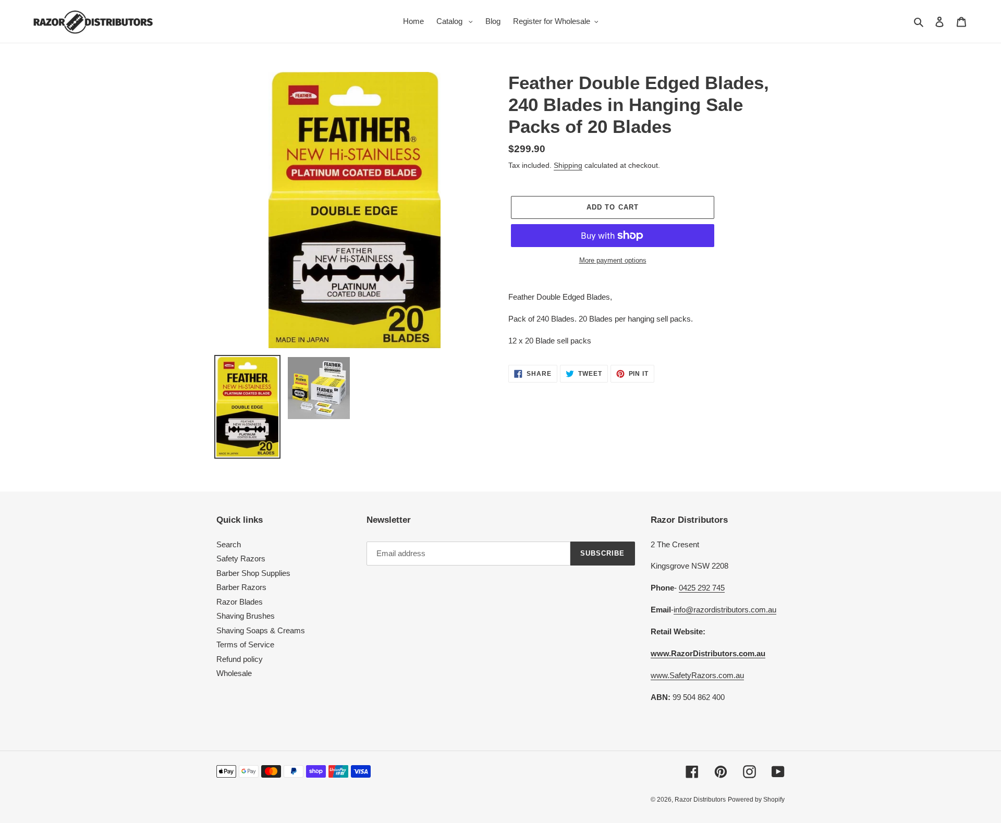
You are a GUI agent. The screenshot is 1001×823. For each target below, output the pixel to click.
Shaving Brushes (245, 615)
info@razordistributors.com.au (725, 609)
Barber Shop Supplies (253, 573)
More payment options (612, 260)
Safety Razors (240, 558)
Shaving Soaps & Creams (260, 630)
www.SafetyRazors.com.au (697, 675)
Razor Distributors (700, 799)
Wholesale (234, 673)
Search (228, 544)
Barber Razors (241, 587)
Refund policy (239, 659)
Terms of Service (245, 644)
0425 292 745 (702, 587)
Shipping (568, 165)
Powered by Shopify (756, 799)
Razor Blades (239, 601)
